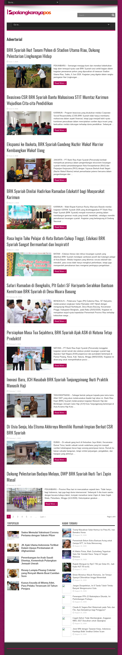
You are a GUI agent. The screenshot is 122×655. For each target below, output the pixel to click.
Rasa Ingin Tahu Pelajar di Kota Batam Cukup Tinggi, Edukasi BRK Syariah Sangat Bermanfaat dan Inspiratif (56, 241)
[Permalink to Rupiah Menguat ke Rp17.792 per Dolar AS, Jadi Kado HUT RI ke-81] (66, 571)
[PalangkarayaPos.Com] (29, 13)
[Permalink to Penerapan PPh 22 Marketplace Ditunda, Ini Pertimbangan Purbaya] (66, 603)
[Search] (113, 15)
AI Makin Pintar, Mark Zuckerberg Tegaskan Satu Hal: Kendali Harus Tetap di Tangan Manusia (92, 554)
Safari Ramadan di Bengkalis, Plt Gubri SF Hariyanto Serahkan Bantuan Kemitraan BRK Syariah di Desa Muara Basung (60, 288)
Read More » (60, 83)
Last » (43, 517)
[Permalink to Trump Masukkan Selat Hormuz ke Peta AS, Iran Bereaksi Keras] (66, 537)
